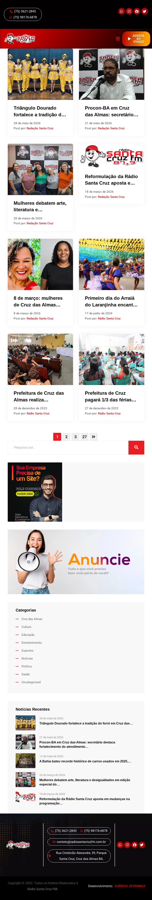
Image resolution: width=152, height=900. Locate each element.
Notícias (27, 658)
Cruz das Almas (32, 619)
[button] (118, 39)
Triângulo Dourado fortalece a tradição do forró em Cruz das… (86, 723)
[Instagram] (129, 11)
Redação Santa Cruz (40, 128)
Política (27, 666)
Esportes (27, 650)
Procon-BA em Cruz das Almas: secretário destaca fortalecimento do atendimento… (77, 744)
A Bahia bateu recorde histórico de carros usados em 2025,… (85, 761)
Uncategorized (31, 682)
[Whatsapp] (121, 11)
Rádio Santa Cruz (109, 318)
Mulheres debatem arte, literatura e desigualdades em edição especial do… (84, 782)
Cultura (26, 627)
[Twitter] (144, 11)
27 (84, 436)
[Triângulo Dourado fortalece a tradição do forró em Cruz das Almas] (25, 722)
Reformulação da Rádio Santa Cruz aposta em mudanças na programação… (84, 801)
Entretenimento (32, 642)
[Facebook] (137, 11)
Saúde (26, 674)
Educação (28, 635)
